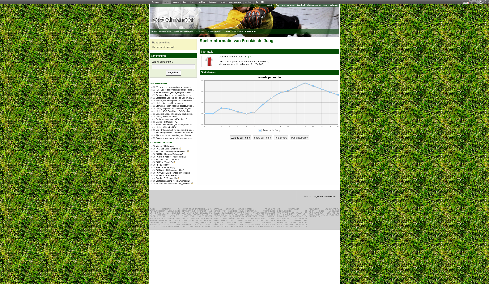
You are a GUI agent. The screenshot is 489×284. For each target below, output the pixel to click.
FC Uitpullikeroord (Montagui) (169, 154)
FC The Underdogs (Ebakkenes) (171, 151)
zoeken (248, 2)
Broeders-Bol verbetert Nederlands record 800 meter (180, 95)
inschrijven (165, 31)
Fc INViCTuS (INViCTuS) (167, 159)
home (154, 31)
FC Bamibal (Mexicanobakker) (170, 170)
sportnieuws (158, 83)
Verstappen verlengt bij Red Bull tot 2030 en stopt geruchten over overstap (190, 98)
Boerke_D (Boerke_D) (166, 178)
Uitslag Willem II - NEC (166, 127)
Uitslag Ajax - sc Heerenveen (169, 103)
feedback (301, 6)
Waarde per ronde (240, 137)
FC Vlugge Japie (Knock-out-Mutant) (173, 173)
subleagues (250, 31)
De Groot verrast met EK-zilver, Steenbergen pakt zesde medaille (186, 119)
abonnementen (235, 2)
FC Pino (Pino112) (164, 162)
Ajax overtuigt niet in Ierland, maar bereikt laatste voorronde (183, 138)
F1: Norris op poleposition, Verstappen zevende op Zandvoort (184, 87)
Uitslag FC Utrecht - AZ (166, 122)
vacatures (291, 6)
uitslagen (200, 31)
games (176, 2)
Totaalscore (281, 137)
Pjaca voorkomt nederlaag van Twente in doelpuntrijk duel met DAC (187, 135)
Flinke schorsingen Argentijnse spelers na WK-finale (180, 92)
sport (166, 2)
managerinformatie (183, 31)
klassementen (214, 31)
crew (283, 6)
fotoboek (213, 2)
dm (257, 2)
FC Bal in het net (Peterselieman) (171, 157)
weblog (202, 2)
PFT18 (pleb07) (163, 165)
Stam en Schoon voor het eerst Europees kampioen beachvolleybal (187, 106)
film (184, 2)
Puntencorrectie (299, 137)
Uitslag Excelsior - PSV (166, 116)
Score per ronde (262, 137)
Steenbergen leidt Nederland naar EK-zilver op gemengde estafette (187, 132)
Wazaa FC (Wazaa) (165, 146)
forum (192, 2)
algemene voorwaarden (325, 196)
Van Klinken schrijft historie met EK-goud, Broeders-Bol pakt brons (186, 130)
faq (277, 6)
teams (227, 31)
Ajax (249, 56)
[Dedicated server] (466, 3)
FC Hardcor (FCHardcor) (168, 175)
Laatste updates (161, 142)
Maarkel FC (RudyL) (165, 167)
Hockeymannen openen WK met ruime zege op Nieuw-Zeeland (185, 100)
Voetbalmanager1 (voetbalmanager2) (173, 181)
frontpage (156, 2)
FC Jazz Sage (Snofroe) (167, 149)
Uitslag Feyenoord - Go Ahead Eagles (173, 108)
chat (223, 2)
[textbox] (173, 66)
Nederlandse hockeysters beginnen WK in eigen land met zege (185, 124)
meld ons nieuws (330, 6)
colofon (270, 6)
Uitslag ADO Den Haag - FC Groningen (174, 111)
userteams (237, 31)
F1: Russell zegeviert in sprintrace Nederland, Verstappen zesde (186, 90)
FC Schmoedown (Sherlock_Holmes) (173, 183)
